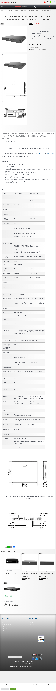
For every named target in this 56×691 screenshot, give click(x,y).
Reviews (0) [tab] (24, 129)
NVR (42, 49)
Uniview (46, 49)
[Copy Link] (11, 547)
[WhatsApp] (8, 547)
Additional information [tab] (16, 129)
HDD (39, 153)
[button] (2, 7)
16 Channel (38, 49)
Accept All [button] (13, 688)
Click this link (50, 153)
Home (2, 10)
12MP (32, 49)
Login (31, 23)
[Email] (5, 547)
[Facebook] (3, 547)
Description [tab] (7, 129)
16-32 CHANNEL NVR (25, 10)
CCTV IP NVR (16, 10)
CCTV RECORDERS (8, 10)
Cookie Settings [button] (5, 688)
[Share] (14, 547)
